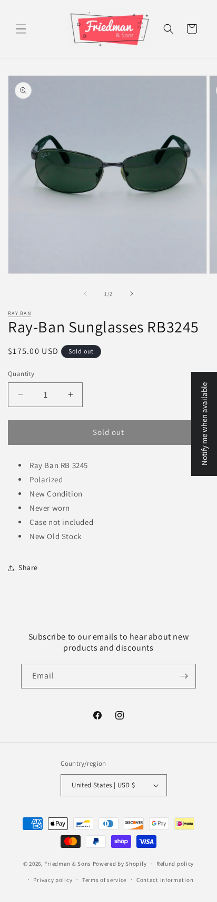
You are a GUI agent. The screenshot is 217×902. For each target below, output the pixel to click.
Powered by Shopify (120, 863)
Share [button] (28, 567)
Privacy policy (52, 880)
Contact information (164, 880)
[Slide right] (131, 293)
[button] (21, 28)
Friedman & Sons (67, 863)
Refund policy (175, 863)
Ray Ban (19, 313)
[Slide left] (85, 293)
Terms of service (104, 880)
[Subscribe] (183, 676)
